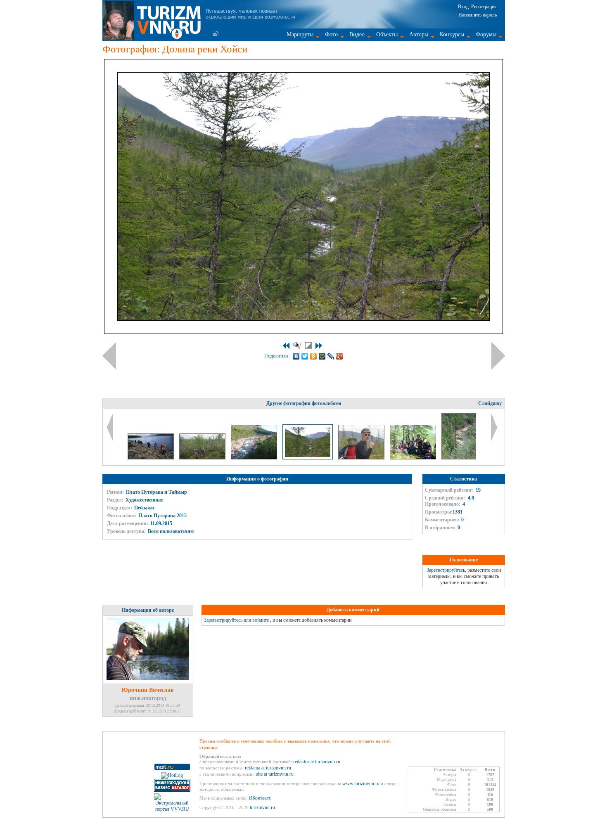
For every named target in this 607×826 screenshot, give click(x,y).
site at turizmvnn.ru (275, 774)
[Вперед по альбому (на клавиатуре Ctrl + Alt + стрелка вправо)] (498, 355)
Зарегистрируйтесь (446, 570)
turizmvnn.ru (262, 807)
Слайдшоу (490, 403)
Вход (463, 6)
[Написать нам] (215, 33)
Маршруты (300, 34)
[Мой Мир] (322, 356)
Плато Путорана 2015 (162, 515)
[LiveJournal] (331, 356)
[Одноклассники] (313, 356)
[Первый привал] (413, 458)
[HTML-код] (297, 345)
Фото (331, 34)
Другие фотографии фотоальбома (303, 403)
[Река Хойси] (254, 458)
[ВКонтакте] (296, 356)
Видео (357, 34)
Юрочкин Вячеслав (147, 690)
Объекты (387, 34)
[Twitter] (305, 356)
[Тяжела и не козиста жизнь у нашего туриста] (203, 458)
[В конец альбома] (318, 346)
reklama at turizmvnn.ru (268, 768)
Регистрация (484, 6)
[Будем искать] (362, 458)
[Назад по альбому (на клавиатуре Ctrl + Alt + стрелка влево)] (109, 355)
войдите (260, 620)
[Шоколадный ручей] (458, 458)
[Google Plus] (339, 356)
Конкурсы (452, 34)
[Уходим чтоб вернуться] (151, 458)
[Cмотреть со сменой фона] (308, 345)
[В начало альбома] (286, 346)
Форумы (486, 34)
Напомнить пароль (477, 15)
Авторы (418, 34)
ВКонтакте (260, 798)
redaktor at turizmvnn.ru (316, 761)
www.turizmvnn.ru (360, 783)
